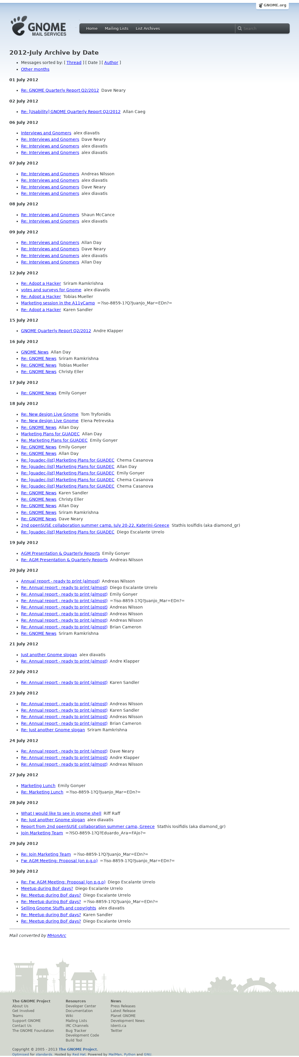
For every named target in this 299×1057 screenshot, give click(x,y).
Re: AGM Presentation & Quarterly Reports (64, 559)
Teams (17, 1016)
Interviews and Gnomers (46, 133)
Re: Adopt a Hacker (41, 283)
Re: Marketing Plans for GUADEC (54, 440)
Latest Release (123, 1011)
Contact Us (22, 1026)
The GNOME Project (31, 1001)
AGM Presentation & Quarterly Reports (60, 553)
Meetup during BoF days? (47, 888)
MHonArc (56, 935)
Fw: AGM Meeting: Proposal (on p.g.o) (59, 860)
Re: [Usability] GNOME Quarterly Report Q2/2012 (71, 111)
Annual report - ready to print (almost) (60, 581)
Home (92, 28)
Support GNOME (26, 1021)
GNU (147, 1054)
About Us (20, 1006)
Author (111, 62)
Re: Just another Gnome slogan (53, 729)
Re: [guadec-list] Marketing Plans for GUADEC (67, 460)
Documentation (79, 1011)
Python (129, 1054)
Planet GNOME (123, 1016)
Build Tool (74, 1040)
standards (44, 1054)
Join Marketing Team (42, 833)
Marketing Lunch (38, 785)
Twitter (116, 1031)
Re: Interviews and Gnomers (50, 139)
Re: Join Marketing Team (46, 854)
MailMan (115, 1054)
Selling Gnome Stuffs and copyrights (58, 908)
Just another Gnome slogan (49, 654)
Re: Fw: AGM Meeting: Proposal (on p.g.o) (63, 882)
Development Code (82, 1035)
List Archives (148, 28)
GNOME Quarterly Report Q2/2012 (56, 330)
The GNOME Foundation (33, 1031)
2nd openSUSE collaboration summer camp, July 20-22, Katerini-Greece (95, 525)
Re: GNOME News (38, 358)
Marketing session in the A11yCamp (58, 303)
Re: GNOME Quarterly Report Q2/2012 (60, 90)
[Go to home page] (47, 37)
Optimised (20, 1054)
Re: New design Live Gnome (50, 414)
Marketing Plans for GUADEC (50, 434)
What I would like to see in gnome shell (61, 813)
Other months (35, 69)
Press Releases (123, 1006)
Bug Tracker (76, 1031)
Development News (128, 1021)
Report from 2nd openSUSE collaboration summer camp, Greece (88, 826)
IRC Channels (77, 1026)
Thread (74, 62)
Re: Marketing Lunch (42, 792)
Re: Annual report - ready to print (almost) (64, 587)
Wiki (69, 1016)
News (116, 1001)
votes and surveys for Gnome (51, 289)
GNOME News (34, 352)
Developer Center (81, 1006)
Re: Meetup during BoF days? (51, 895)
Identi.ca (118, 1026)
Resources (76, 1001)
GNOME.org (275, 5)
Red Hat (79, 1054)
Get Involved (23, 1011)
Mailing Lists (116, 28)
